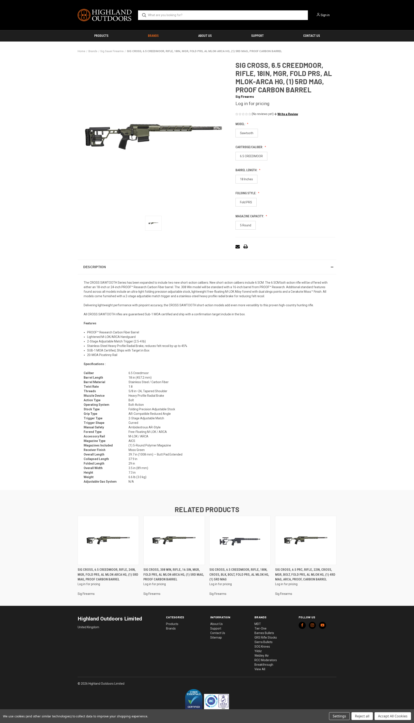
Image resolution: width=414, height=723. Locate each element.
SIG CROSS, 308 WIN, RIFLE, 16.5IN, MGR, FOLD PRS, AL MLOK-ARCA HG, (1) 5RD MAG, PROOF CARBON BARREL (173, 574)
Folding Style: (246, 193)
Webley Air (261, 655)
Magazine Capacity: (250, 216)
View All (259, 669)
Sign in (325, 15)
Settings (339, 716)
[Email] (237, 247)
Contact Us (311, 35)
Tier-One (260, 628)
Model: (240, 124)
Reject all (362, 716)
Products (101, 35)
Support (257, 35)
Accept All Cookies (393, 716)
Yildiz (258, 651)
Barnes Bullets (264, 633)
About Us (205, 35)
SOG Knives (262, 646)
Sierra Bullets (263, 642)
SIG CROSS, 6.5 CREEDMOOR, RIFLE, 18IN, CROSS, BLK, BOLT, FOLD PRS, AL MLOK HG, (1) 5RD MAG (239, 574)
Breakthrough (263, 664)
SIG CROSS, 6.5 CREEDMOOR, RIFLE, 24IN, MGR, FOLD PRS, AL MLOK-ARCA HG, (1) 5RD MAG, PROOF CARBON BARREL (108, 574)
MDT (257, 624)
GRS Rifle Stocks (265, 637)
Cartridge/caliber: (249, 147)
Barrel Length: (246, 170)
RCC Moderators (265, 660)
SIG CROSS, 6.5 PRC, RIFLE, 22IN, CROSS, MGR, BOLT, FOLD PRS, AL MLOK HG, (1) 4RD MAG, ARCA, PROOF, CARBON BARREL (305, 574)
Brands (153, 35)
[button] (286, 114)
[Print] (245, 247)
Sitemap (216, 637)
